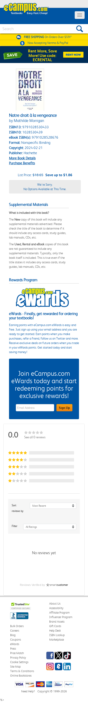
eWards (14, 644)
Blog (13, 635)
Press (13, 648)
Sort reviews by (17, 508)
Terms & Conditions (22, 671)
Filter (14, 526)
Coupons (15, 639)
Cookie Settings (19, 662)
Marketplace (56, 639)
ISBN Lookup (57, 635)
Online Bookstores (21, 675)
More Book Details (22, 158)
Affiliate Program (59, 612)
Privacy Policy (18, 657)
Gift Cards (55, 626)
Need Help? (28, 691)
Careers (14, 630)
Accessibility (56, 608)
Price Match (17, 653)
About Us (54, 603)
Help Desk (55, 630)
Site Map (15, 666)
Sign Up (64, 408)
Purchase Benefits (22, 163)
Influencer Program (60, 617)
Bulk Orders (17, 626)
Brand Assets (57, 621)
